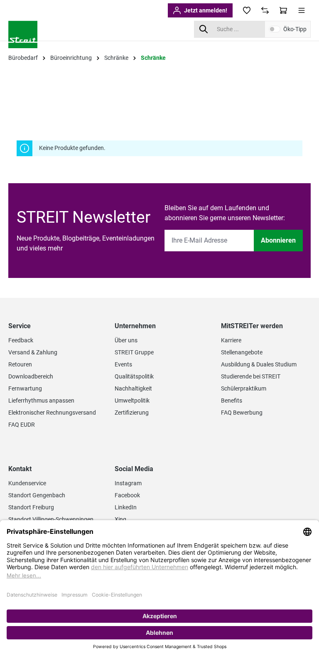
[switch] (274, 29)
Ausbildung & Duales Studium (259, 364)
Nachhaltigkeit (133, 388)
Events (123, 364)
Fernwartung (25, 388)
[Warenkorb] (283, 10)
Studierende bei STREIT (250, 376)
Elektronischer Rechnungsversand (52, 412)
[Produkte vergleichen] (265, 10)
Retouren (20, 364)
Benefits (231, 400)
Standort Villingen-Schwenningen (50, 519)
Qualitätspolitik (134, 376)
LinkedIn (126, 507)
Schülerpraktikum (243, 388)
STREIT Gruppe (134, 352)
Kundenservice (27, 483)
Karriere (231, 340)
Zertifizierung (132, 412)
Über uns (126, 340)
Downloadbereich (30, 376)
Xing (120, 519)
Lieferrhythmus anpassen (41, 400)
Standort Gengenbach (36, 495)
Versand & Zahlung (32, 352)
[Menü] (301, 10)
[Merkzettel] (247, 10)
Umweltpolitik (132, 400)
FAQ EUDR (21, 424)
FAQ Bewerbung (242, 412)
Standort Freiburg (31, 507)
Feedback (20, 340)
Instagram (128, 483)
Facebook (127, 495)
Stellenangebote (242, 352)
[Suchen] (203, 29)
